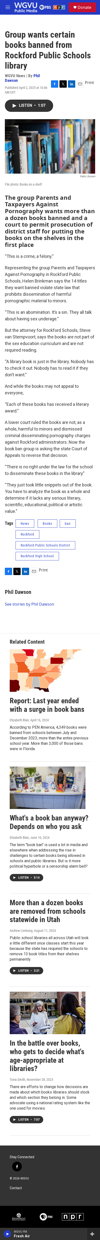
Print (89, 82)
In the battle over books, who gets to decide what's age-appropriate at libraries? (47, 1056)
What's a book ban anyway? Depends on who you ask (49, 822)
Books (47, 523)
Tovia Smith (17, 1080)
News (25, 523)
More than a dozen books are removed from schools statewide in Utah (48, 911)
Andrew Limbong (21, 931)
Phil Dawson (18, 592)
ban (68, 523)
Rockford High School (37, 556)
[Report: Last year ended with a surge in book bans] (47, 670)
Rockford (27, 534)
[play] (7, 1233)
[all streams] (93, 1234)
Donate (84, 7)
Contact (16, 1188)
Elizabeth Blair (19, 720)
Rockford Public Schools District (45, 545)
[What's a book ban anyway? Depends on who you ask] (47, 788)
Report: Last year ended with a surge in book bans (47, 705)
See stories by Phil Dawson (29, 604)
